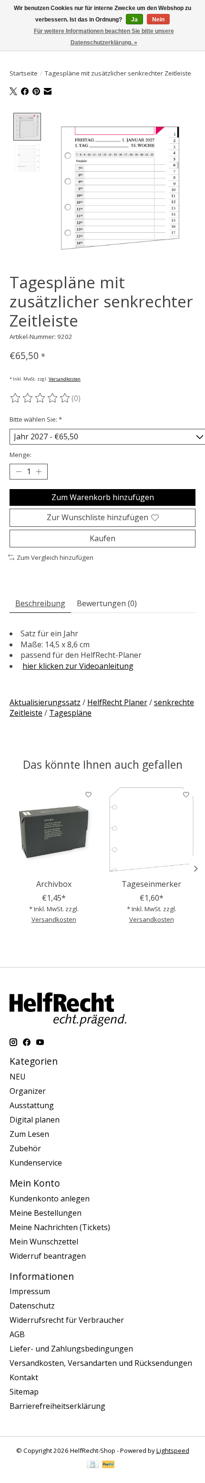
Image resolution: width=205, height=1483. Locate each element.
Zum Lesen (29, 1134)
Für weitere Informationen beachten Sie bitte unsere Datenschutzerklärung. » (104, 37)
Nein (158, 19)
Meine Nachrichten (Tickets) (60, 1227)
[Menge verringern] (18, 472)
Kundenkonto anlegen (50, 1198)
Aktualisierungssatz (45, 702)
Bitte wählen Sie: (36, 419)
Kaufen (102, 538)
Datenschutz (32, 1305)
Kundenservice (36, 1162)
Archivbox (54, 884)
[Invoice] (93, 1465)
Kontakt (24, 1377)
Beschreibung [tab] (40, 603)
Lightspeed (172, 1450)
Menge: (20, 454)
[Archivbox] (54, 829)
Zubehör (25, 1148)
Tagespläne (70, 713)
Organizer (28, 1091)
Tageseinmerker (151, 884)
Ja (134, 19)
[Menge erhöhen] (38, 472)
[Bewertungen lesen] (41, 398)
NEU (18, 1076)
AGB (17, 1334)
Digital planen (35, 1119)
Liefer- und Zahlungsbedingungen (71, 1348)
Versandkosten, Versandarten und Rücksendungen (101, 1363)
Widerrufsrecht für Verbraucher (67, 1320)
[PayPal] (108, 1465)
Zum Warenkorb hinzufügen (102, 497)
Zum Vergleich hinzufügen (55, 557)
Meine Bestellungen (46, 1213)
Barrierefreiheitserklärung (57, 1406)
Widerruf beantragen (48, 1256)
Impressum (30, 1291)
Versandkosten (65, 379)
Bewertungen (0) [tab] (107, 603)
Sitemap (24, 1391)
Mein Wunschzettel (44, 1241)
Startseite (24, 73)
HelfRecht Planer (117, 702)
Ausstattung (32, 1105)
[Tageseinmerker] (151, 829)
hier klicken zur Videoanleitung (77, 666)
